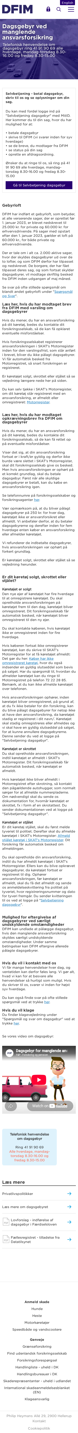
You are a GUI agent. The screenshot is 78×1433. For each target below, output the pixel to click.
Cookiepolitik (39, 1428)
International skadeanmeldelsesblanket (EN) (37, 1390)
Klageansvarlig (37, 1399)
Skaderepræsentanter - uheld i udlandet (37, 1381)
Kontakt (39, 1421)
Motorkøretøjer (36, 1322)
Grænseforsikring (37, 1346)
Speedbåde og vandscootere (37, 1329)
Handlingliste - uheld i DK (36, 1367)
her (36, 499)
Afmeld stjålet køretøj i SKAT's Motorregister (36, 837)
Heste (37, 1315)
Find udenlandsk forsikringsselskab (37, 1353)
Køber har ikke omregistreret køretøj (28, 660)
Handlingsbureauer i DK (37, 1374)
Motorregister (38, 402)
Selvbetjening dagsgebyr (49, 11)
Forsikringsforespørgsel (37, 1360)
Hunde (37, 1309)
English (67, 3)
